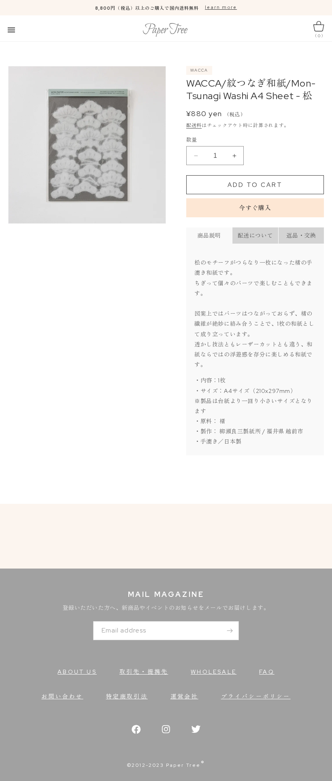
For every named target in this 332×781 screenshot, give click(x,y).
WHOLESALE (213, 671)
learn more (221, 7)
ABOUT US (77, 671)
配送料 (194, 125)
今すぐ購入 (255, 208)
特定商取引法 (127, 696)
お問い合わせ (62, 696)
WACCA (199, 70)
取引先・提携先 (143, 671)
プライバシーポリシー (256, 696)
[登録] (229, 630)
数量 (191, 139)
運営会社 (184, 696)
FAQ (267, 671)
